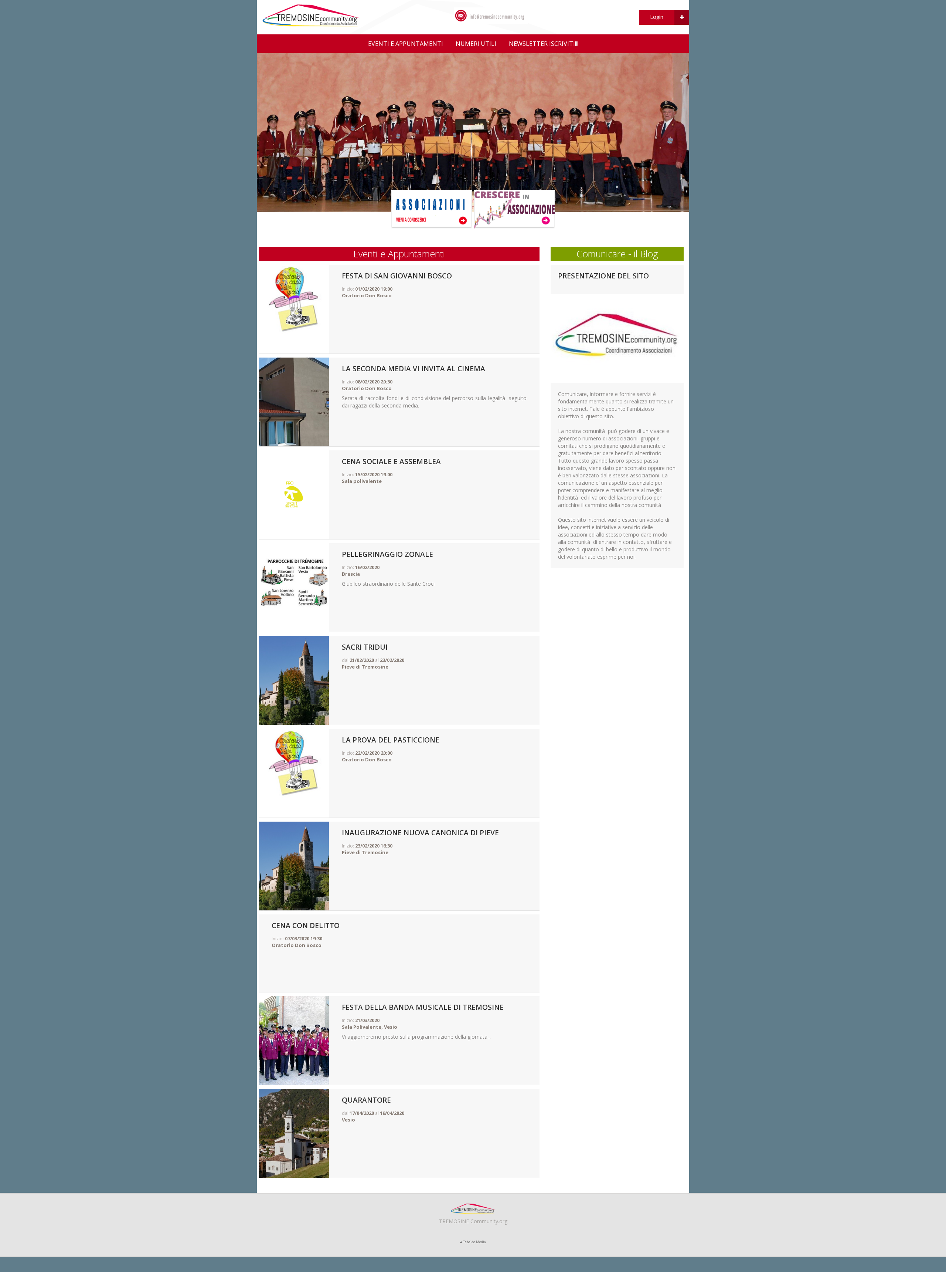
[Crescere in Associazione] (514, 208)
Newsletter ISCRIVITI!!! (543, 44)
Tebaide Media (474, 1241)
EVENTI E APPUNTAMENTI (405, 44)
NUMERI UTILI (476, 44)
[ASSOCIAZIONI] (431, 208)
